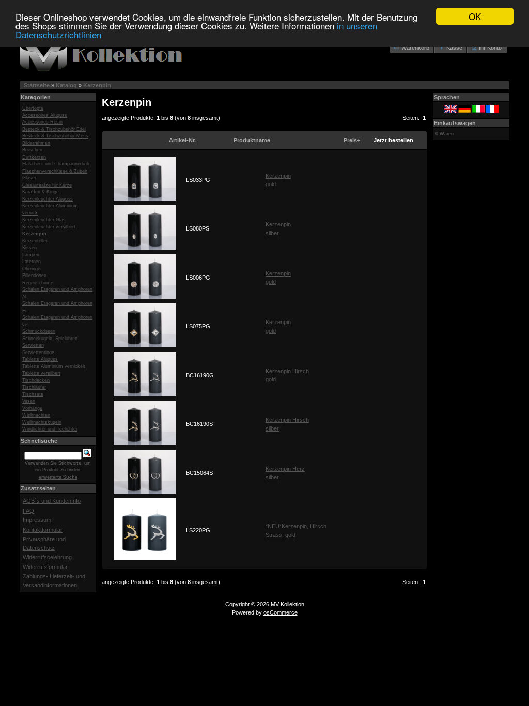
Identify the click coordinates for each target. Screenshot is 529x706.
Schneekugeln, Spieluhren (49, 338)
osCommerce (280, 612)
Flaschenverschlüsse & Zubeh (54, 171)
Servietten (33, 345)
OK (475, 16)
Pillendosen (34, 275)
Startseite (37, 85)
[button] (412, 48)
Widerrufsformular (45, 567)
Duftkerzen (34, 157)
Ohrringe (31, 268)
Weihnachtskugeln (41, 422)
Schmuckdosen (38, 331)
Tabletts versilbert (41, 373)
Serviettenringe (38, 352)
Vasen (28, 401)
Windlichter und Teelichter (49, 429)
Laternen (31, 261)
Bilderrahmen (36, 143)
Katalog (66, 85)
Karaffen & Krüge (40, 191)
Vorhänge (32, 408)
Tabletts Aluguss (40, 359)
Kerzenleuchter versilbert (48, 226)
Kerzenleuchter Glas (44, 219)
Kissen (29, 247)
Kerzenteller (35, 240)
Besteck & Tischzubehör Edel (54, 129)
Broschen (32, 149)
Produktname (252, 140)
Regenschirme (37, 282)
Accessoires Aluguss (44, 115)
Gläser (29, 177)
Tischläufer (34, 387)
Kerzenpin (97, 85)
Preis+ (352, 140)
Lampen (30, 254)
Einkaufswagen (455, 123)
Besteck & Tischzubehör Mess (55, 136)
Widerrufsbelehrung (47, 557)
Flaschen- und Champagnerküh (55, 163)
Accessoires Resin (42, 122)
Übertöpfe (32, 108)
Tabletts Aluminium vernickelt (53, 366)
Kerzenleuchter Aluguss (47, 199)
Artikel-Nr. (182, 140)
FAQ (28, 511)
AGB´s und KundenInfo (52, 501)
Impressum (37, 520)
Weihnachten (36, 415)
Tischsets (32, 394)
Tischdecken (36, 380)
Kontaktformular (43, 530)
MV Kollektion (287, 604)
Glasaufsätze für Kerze (47, 185)
